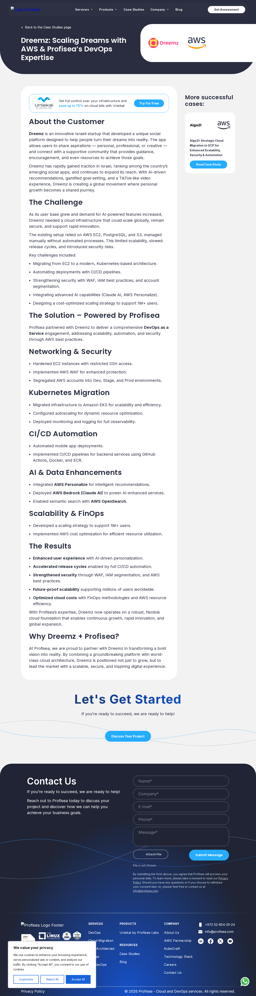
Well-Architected (101, 949)
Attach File (153, 854)
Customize (26, 979)
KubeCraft (172, 949)
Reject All (52, 979)
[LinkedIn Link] (201, 943)
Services (82, 9)
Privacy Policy (33, 991)
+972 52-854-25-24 (220, 925)
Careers (170, 965)
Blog (178, 9)
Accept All (78, 979)
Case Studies (134, 9)
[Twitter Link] (220, 943)
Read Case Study (208, 164)
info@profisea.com (145, 891)
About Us (171, 933)
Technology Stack (178, 957)
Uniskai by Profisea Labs (139, 933)
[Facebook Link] (211, 943)
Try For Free (149, 103)
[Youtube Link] (230, 943)
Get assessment (226, 9)
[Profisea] (25, 10)
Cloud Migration (100, 941)
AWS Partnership (177, 941)
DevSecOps (97, 965)
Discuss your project (128, 736)
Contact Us (173, 973)
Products (106, 9)
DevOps (94, 933)
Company (158, 9)
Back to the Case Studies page (46, 27)
